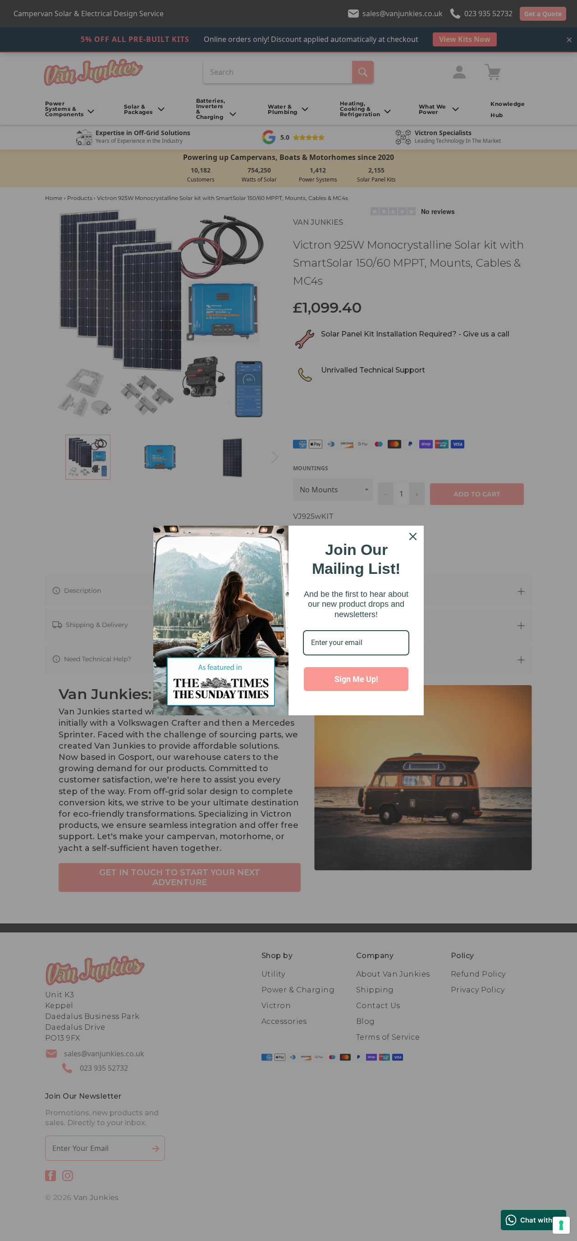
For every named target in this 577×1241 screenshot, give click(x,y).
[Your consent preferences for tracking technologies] (561, 1225)
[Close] (413, 536)
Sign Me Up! (356, 679)
